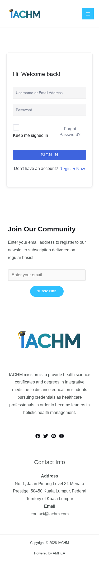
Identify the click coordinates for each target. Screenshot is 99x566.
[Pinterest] (53, 436)
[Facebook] (37, 436)
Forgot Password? (70, 132)
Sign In (49, 155)
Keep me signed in (30, 135)
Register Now (72, 169)
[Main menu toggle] (88, 13)
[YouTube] (61, 436)
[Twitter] (45, 436)
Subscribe (46, 291)
